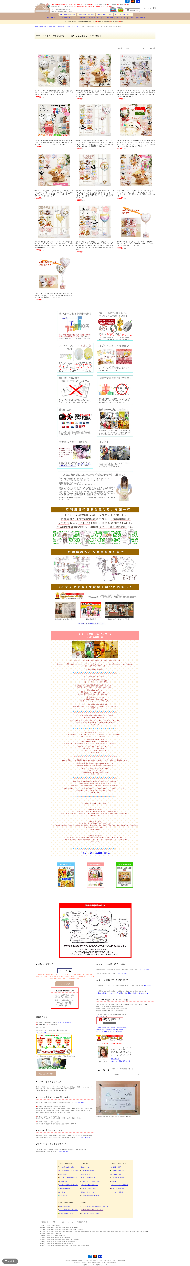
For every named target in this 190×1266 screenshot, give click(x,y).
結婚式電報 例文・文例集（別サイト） (92, 1210)
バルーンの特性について (66, 1213)
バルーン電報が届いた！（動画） (68, 1210)
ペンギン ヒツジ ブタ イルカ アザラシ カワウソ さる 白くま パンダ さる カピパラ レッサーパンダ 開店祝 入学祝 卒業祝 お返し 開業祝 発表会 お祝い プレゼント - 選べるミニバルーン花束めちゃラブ (136, 93)
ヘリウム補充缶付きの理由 (66, 1167)
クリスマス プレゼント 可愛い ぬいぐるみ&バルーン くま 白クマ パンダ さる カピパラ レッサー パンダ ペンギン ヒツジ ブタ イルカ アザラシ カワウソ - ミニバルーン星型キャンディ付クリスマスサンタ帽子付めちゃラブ (136, 143)
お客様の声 (118, 18)
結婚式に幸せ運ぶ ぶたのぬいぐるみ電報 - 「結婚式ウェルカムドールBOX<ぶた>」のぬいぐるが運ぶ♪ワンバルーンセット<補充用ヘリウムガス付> (136, 244)
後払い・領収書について (88, 1178)
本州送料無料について (87, 1170)
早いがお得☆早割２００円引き (90, 1195)
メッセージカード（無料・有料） (90, 1181)
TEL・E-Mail (99, 1016)
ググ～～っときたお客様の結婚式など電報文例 (94, 1206)
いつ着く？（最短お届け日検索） (68, 1185)
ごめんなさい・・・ (65, 1195)
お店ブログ (115, 1059)
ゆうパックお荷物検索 (116, 993)
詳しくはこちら (65, 984)
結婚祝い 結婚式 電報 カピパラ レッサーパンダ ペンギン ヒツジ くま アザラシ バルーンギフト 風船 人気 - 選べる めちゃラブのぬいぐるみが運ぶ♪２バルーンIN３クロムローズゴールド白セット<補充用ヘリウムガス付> (95, 143)
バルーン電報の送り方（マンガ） (68, 1170)
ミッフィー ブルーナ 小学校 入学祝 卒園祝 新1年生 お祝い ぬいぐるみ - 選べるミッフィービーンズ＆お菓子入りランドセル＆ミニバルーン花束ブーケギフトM (53, 142)
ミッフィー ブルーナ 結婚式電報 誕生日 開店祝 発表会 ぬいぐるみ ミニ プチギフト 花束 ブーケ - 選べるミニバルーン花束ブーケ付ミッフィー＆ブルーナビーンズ (54, 92)
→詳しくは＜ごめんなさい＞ (66, 1022)
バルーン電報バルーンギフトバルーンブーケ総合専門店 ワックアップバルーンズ (58, 26)
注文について (85, 1167)
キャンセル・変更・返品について (90, 1188)
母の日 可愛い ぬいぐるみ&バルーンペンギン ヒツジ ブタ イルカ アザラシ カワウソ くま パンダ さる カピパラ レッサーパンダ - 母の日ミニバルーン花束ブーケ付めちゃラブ (136, 193)
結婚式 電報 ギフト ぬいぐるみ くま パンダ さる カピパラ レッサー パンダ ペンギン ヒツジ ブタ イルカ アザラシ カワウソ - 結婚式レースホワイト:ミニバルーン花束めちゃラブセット (95, 93)
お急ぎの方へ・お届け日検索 (86, 18)
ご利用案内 (110, 18)
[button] (144, 7)
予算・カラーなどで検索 (105, 14)
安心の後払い (63, 1174)
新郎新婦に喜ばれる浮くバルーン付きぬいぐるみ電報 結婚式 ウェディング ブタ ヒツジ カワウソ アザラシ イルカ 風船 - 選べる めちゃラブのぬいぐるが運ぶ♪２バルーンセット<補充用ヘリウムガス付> (54, 244)
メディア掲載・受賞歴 (110, 1029)
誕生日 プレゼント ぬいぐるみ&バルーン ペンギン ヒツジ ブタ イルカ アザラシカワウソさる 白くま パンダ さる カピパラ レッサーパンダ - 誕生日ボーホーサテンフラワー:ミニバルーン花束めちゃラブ (54, 193)
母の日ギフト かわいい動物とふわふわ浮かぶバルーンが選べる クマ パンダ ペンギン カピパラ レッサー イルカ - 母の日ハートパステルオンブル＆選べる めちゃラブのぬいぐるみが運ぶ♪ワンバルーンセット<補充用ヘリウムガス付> (94, 245)
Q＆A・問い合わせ (64, 1188)
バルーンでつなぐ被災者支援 (119, 1185)
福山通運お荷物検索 (130, 993)
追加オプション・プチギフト (123, 14)
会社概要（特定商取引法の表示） (106, 1027)
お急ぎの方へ (63, 1181)
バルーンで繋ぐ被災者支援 (120, 1061)
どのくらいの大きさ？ (65, 1206)
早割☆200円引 (51, 18)
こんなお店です (121, 1027)
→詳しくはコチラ (41, 1032)
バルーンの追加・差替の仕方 (89, 1185)
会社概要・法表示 (116, 1167)
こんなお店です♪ (116, 1174)
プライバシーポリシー (117, 1170)
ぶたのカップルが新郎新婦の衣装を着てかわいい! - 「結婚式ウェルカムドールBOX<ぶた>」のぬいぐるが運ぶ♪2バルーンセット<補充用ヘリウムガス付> (54, 295)
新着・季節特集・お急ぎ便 (67, 14)
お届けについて (85, 1174)
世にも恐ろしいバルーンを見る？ (90, 1213)
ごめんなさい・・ (123, 1029)
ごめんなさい (101, 18)
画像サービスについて (87, 1192)
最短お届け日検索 (46, 1074)
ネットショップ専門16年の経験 (68, 1178)
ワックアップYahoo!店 (102, 1031)
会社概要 (131, 18)
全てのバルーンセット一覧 (86, 14)
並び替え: (121, 48)
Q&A (125, 18)
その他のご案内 (140, 18)
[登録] (138, 1074)
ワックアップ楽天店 (116, 1031)
